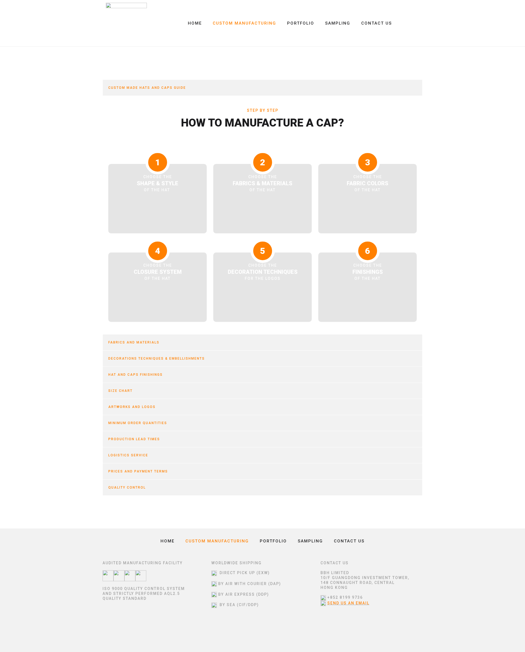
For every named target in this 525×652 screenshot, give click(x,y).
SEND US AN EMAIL (348, 603)
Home (195, 23)
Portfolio (300, 23)
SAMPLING (337, 23)
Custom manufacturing (244, 23)
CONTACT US (376, 23)
